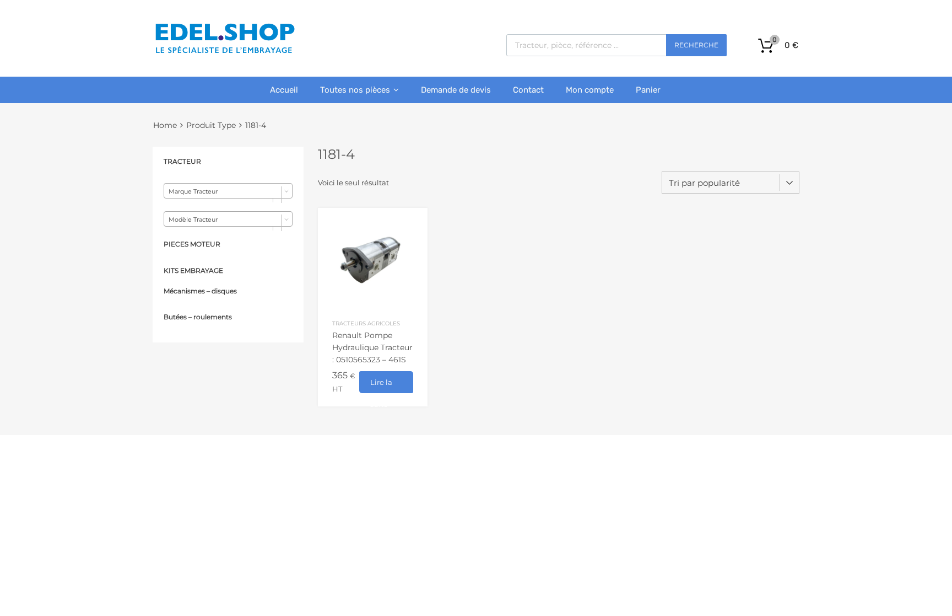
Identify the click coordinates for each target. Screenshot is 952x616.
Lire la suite (381, 385)
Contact (528, 90)
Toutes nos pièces (355, 90)
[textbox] (228, 191)
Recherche (696, 45)
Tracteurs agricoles (366, 323)
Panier (648, 90)
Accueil (284, 90)
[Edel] (224, 52)
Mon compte (590, 90)
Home (165, 125)
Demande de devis (456, 90)
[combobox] (228, 191)
